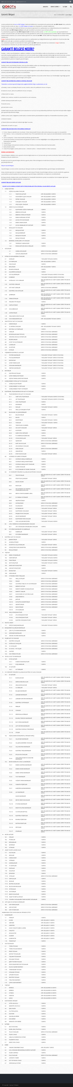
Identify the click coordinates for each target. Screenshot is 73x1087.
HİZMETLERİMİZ (55, 6)
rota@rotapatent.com (21, 1)
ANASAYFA (45, 6)
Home (55, 15)
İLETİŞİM (65, 6)
